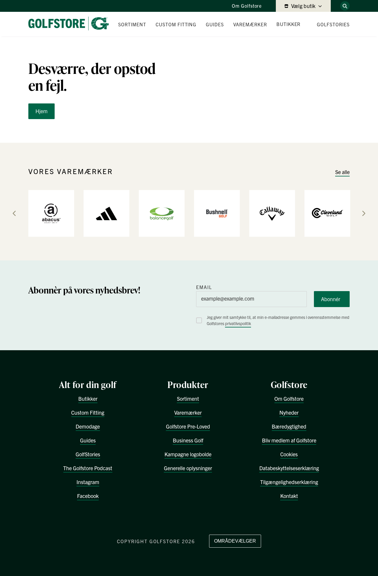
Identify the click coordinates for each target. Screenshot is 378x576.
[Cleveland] (327, 213)
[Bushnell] (217, 213)
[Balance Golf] (162, 213)
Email (204, 287)
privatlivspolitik (238, 323)
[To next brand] (364, 213)
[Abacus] (51, 213)
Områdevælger (235, 540)
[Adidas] (106, 213)
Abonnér (330, 299)
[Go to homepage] (70, 24)
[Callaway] (272, 213)
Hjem (41, 111)
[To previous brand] (14, 213)
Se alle (342, 171)
